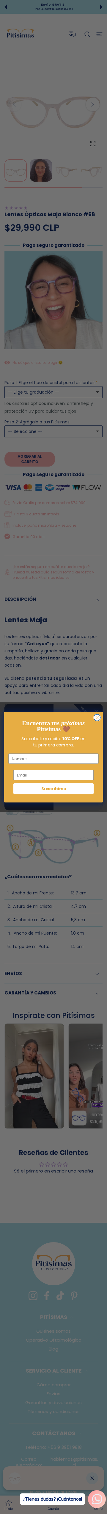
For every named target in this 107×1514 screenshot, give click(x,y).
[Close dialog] (97, 717)
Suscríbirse (53, 788)
